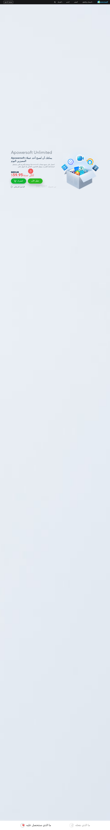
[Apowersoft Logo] (102, 1)
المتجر (76, 2)
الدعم (67, 2)
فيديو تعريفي (19, 187)
